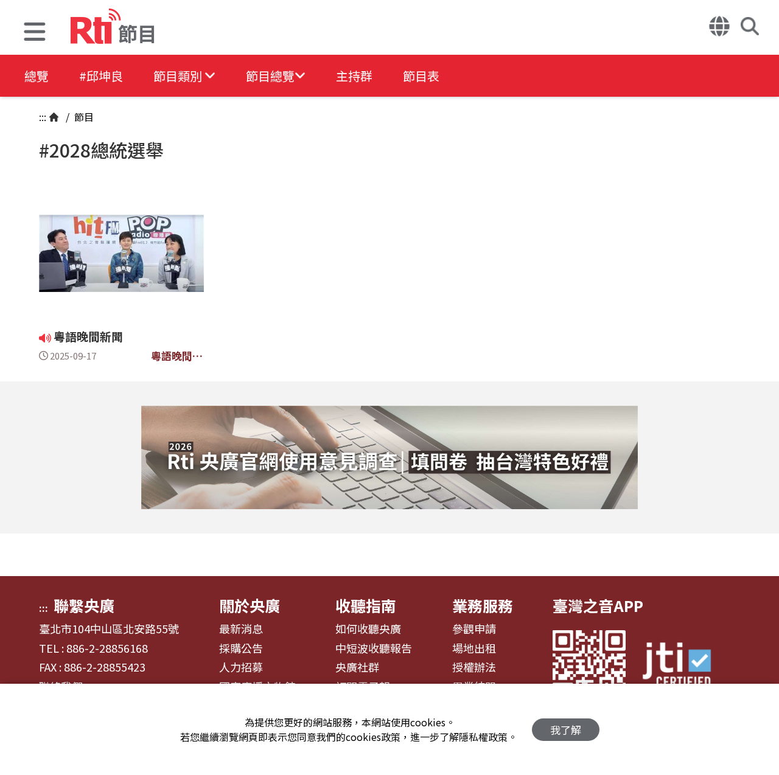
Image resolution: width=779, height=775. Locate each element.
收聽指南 (365, 605)
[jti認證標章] (684, 666)
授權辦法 (474, 667)
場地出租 (474, 648)
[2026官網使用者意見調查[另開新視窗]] (389, 457)
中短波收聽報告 (373, 648)
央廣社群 (357, 667)
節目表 (421, 76)
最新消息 (241, 629)
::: (42, 116)
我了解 (565, 729)
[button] (35, 33)
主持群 (354, 76)
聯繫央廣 (84, 605)
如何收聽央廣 (368, 629)
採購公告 (241, 648)
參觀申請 (474, 629)
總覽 (36, 76)
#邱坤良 (101, 76)
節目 (83, 116)
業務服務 (482, 605)
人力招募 (241, 667)
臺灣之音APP (598, 605)
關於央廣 (249, 605)
